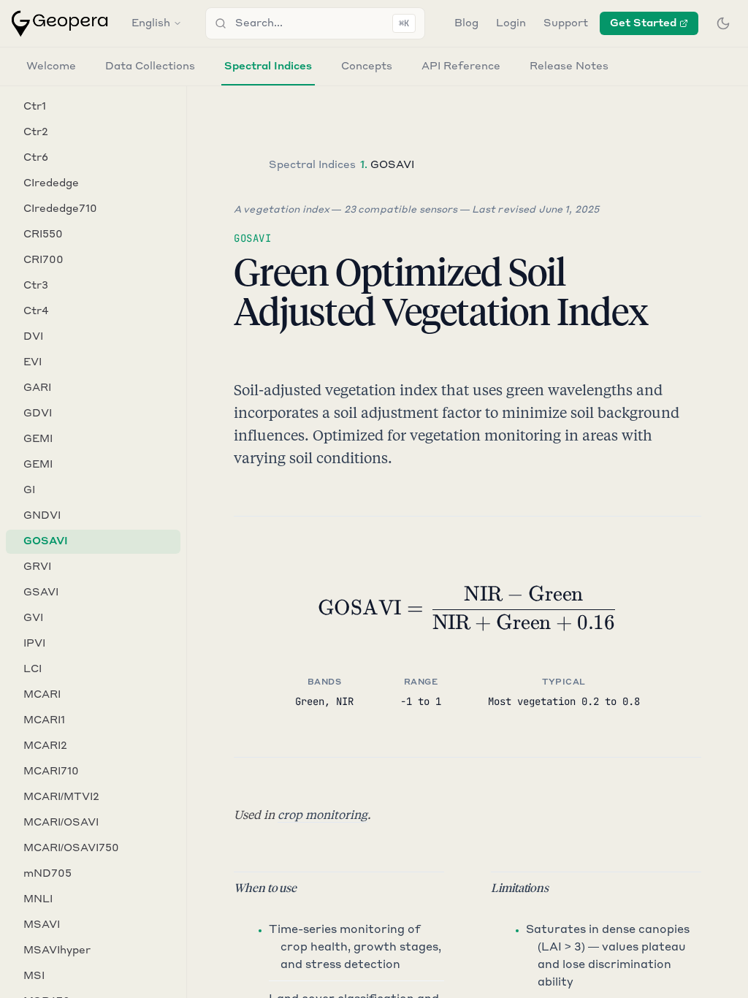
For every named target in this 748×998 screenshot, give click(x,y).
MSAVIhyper (57, 950)
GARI (37, 388)
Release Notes (569, 66)
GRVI (37, 567)
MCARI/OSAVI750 (71, 848)
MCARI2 (45, 746)
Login (511, 23)
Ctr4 (36, 311)
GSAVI (40, 592)
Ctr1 (34, 107)
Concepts (366, 66)
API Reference (460, 66)
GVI (33, 618)
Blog (466, 23)
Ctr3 (35, 286)
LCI (32, 669)
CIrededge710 (60, 209)
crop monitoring (322, 814)
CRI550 (43, 234)
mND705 (47, 874)
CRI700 (43, 260)
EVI (32, 362)
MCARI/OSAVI (61, 823)
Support (565, 23)
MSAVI (41, 925)
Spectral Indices (268, 66)
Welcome (51, 66)
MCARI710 (51, 771)
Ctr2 (35, 132)
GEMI (38, 439)
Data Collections (150, 66)
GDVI (37, 413)
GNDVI (42, 516)
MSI (34, 976)
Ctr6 (35, 158)
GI (29, 490)
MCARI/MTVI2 (61, 797)
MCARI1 (44, 720)
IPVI (34, 644)
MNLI (38, 899)
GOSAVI (45, 541)
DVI (33, 337)
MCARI (42, 695)
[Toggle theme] (723, 23)
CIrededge (51, 183)
